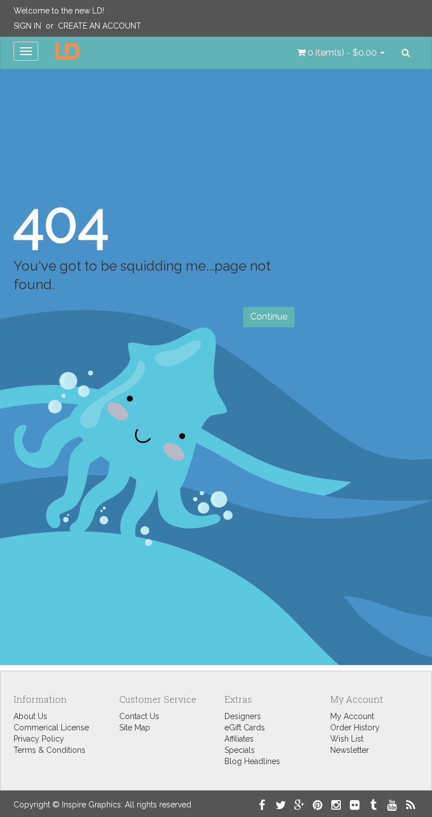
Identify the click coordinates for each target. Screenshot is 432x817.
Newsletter (349, 750)
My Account (352, 716)
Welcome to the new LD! (59, 10)
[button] (341, 53)
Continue (268, 316)
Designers (242, 716)
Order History (355, 727)
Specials (239, 750)
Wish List (346, 738)
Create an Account (99, 25)
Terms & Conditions (50, 750)
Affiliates (239, 738)
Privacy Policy (39, 738)
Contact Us (139, 716)
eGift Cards (244, 727)
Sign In (27, 25)
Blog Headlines (252, 761)
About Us (30, 716)
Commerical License (51, 727)
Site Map (134, 727)
